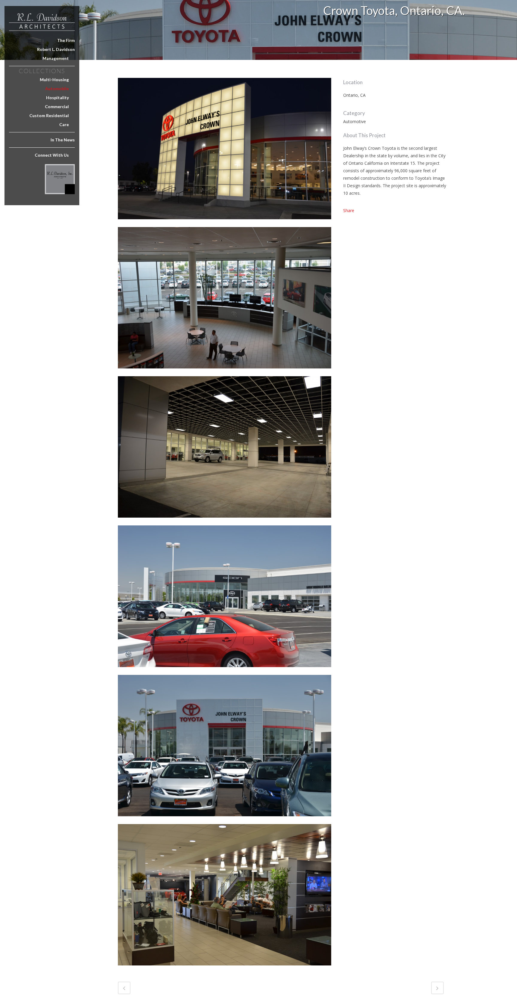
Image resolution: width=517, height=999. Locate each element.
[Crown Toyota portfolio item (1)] (224, 372)
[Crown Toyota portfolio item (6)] (224, 969)
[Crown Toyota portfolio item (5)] (224, 820)
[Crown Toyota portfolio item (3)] (224, 521)
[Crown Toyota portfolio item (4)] (224, 671)
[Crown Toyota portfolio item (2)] (224, 223)
